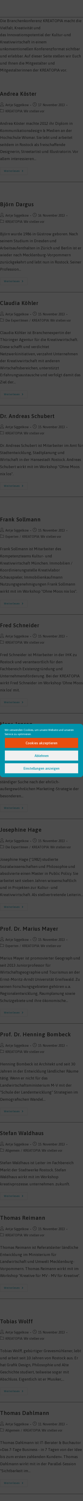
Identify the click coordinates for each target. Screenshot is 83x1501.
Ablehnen (42, 755)
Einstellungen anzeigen (41, 768)
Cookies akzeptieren (41, 743)
